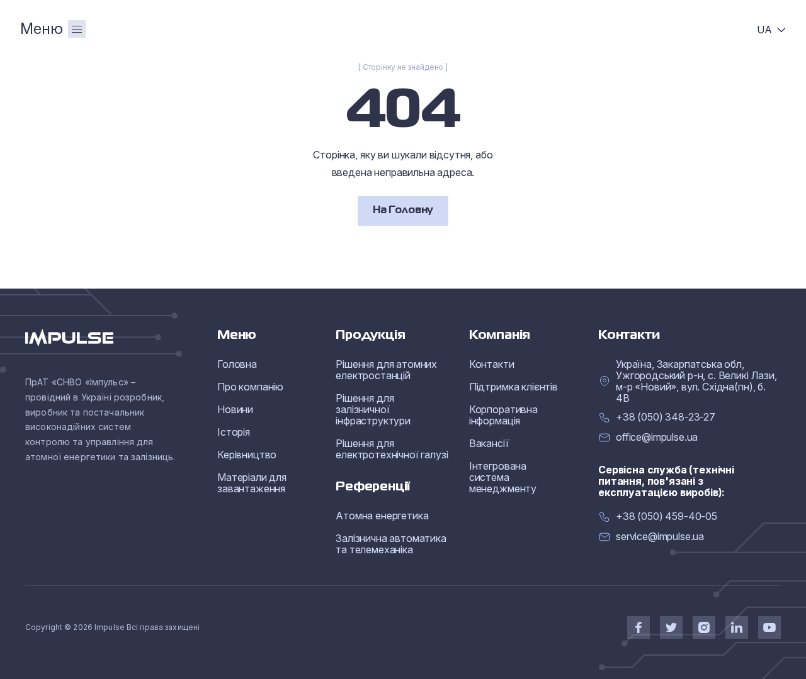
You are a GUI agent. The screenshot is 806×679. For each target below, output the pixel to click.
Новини (235, 409)
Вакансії (489, 443)
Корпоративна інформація (503, 415)
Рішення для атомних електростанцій (386, 369)
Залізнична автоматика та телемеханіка (391, 544)
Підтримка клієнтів (513, 386)
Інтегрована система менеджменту (502, 477)
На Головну (403, 210)
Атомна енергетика (382, 515)
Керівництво (246, 454)
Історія (233, 432)
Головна (237, 364)
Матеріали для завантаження (252, 483)
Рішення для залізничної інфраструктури (373, 409)
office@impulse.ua (657, 437)
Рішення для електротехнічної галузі (392, 449)
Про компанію (250, 386)
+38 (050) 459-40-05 (666, 516)
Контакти (491, 364)
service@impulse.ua (660, 537)
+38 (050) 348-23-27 (665, 417)
